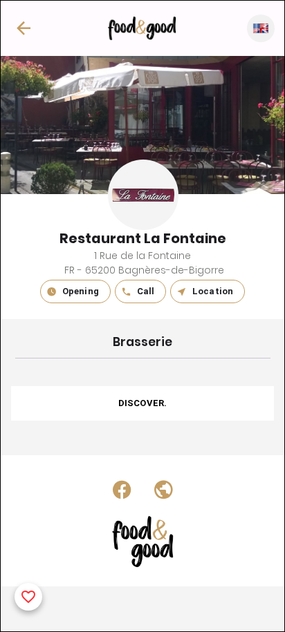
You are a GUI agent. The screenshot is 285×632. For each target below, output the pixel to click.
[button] (23, 28)
